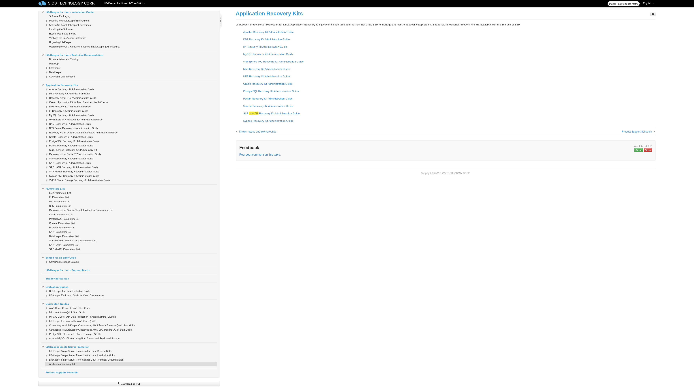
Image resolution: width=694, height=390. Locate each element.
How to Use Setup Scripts (62, 33)
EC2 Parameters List (60, 193)
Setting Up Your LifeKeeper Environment (70, 25)
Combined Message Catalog (64, 262)
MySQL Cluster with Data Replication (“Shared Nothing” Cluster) (82, 316)
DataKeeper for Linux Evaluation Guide (69, 291)
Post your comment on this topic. (260, 154)
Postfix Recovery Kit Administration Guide (71, 145)
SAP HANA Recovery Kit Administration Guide (73, 167)
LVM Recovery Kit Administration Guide (70, 106)
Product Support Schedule (62, 372)
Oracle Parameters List (61, 214)
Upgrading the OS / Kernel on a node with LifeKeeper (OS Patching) (84, 46)
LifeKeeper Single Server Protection (67, 346)
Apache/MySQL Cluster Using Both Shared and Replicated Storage (84, 338)
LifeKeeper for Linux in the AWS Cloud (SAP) (72, 321)
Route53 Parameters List (62, 227)
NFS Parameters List (60, 206)
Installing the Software (60, 29)
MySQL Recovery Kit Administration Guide (71, 115)
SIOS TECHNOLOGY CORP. (71, 3)
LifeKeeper (54, 68)
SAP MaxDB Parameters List (64, 249)
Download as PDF (130, 383)
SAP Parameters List (60, 232)
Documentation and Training (63, 59)
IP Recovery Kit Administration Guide (68, 111)
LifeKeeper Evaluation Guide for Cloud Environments (76, 295)
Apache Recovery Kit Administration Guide (71, 89)
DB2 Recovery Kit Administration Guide (69, 93)
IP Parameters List (59, 197)
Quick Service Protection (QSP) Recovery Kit (73, 150)
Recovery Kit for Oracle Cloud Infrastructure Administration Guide (83, 132)
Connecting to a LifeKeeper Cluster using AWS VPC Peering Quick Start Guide (90, 329)
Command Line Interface (62, 76)
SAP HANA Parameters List (63, 245)
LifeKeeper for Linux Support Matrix (68, 270)
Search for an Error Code (61, 257)
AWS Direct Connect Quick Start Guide (69, 308)
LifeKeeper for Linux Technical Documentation (74, 55)
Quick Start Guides (57, 303)
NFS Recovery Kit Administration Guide (266, 76)
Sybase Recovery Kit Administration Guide (268, 120)
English (647, 3)
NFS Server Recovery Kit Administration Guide (73, 128)
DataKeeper (55, 72)
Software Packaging (59, 16)
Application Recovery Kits (62, 85)
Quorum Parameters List (62, 223)
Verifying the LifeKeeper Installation (67, 38)
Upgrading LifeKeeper (60, 42)
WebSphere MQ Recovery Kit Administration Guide (75, 119)
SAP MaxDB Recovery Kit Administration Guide (74, 171)
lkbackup (54, 63)
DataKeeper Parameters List (64, 236)
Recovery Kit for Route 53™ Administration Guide (75, 154)
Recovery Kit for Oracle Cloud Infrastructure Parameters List (80, 210)
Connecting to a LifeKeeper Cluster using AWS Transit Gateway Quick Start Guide (92, 325)
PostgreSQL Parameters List (64, 219)
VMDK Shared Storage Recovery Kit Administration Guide (79, 180)
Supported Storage (57, 278)
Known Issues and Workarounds (257, 131)
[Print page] (653, 14)
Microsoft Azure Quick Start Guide (67, 312)
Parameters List (55, 188)
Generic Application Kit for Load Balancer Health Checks (78, 102)
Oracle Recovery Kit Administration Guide (71, 137)
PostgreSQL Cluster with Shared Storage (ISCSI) (74, 334)
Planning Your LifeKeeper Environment (69, 20)
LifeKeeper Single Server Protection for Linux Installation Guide (82, 355)
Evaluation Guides (57, 286)
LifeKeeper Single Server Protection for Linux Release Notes (80, 351)
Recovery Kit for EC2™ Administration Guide (72, 98)
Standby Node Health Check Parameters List (72, 240)
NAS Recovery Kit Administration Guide (70, 124)
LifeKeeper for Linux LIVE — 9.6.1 (124, 3)
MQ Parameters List (59, 201)
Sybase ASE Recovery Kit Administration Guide (74, 176)
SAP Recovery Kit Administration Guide (70, 163)
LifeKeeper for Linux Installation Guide (70, 12)
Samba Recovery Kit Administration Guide (71, 158)
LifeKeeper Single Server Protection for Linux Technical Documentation (86, 359)
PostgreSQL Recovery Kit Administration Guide (74, 141)
